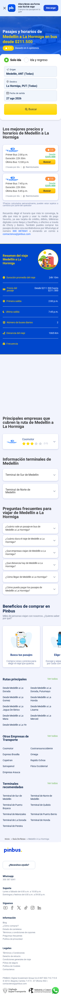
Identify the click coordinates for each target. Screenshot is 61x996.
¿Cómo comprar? (11, 926)
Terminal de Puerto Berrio (43, 814)
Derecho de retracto (12, 956)
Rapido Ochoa (37, 760)
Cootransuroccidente (41, 748)
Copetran (8, 760)
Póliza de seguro (10, 963)
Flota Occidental (39, 766)
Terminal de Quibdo (40, 805)
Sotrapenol (8, 766)
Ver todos (52, 679)
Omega (34, 754)
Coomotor (8, 748)
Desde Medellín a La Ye (14, 724)
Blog (5, 922)
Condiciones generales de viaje (17, 959)
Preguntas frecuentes (12, 936)
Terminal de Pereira (13, 826)
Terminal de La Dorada (14, 820)
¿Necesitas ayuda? (19, 865)
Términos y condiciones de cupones (19, 932)
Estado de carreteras (12, 929)
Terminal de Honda (40, 820)
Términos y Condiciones (14, 953)
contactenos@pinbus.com (16, 234)
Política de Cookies (11, 966)
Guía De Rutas (19, 839)
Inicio (7, 839)
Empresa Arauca (11, 772)
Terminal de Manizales (14, 814)
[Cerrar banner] (4, 8)
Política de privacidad (13, 939)
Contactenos (8, 969)
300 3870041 (20, 231)
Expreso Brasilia (11, 754)
